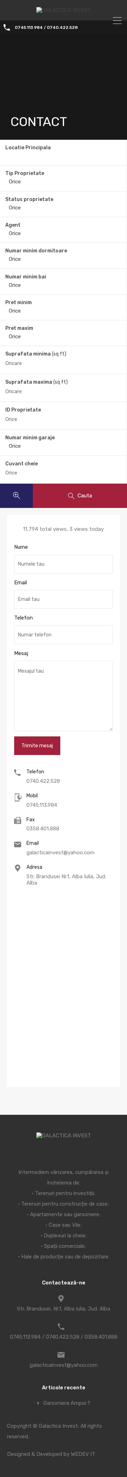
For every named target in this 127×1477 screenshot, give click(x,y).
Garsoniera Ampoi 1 (66, 1403)
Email (20, 582)
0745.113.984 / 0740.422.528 (46, 27)
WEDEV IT (83, 1454)
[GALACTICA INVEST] (63, 10)
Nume (21, 547)
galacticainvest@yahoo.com (60, 852)
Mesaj (21, 653)
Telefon (23, 618)
